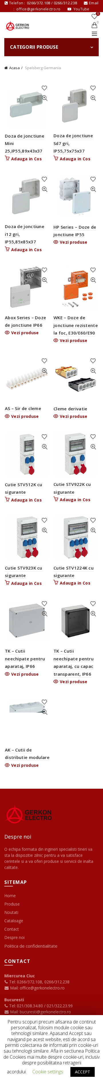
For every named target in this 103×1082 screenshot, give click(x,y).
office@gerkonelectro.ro (39, 9)
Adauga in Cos (26, 158)
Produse (12, 904)
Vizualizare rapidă (44, 614)
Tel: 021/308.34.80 (26, 1005)
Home (10, 895)
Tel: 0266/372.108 (25, 982)
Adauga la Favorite (44, 88)
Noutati (11, 912)
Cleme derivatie (71, 409)
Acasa (14, 67)
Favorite (98, 14)
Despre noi (14, 937)
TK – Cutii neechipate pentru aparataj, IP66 (25, 658)
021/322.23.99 (60, 1005)
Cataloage (13, 920)
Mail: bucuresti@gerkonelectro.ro (40, 1012)
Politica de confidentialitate (31, 946)
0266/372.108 (38, 2)
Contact (11, 929)
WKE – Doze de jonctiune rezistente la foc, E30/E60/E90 (76, 325)
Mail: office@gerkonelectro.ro (37, 988)
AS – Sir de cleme (23, 408)
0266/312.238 (66, 2)
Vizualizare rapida (44, 98)
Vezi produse (74, 242)
